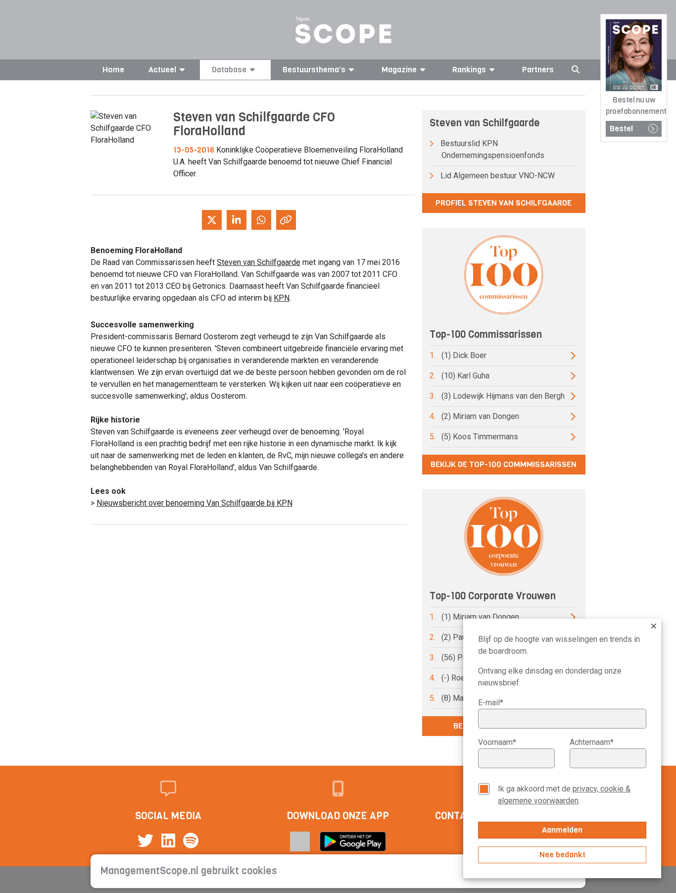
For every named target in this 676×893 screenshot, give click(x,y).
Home (113, 69)
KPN (282, 298)
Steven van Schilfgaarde (258, 262)
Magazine (399, 69)
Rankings (469, 69)
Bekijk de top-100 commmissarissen (504, 464)
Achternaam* (592, 742)
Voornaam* (497, 742)
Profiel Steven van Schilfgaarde (503, 203)
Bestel (621, 128)
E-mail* (490, 702)
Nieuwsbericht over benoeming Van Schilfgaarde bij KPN (194, 503)
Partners (538, 69)
